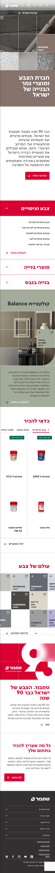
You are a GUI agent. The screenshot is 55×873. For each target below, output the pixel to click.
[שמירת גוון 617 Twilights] (44, 576)
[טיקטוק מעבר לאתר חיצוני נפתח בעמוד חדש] (32, 856)
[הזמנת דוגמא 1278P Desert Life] (51, 612)
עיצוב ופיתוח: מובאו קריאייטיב (38, 866)
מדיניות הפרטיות (43, 842)
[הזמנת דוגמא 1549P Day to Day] (33, 594)
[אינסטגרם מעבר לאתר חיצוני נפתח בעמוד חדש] (19, 856)
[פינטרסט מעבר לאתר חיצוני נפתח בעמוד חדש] (7, 856)
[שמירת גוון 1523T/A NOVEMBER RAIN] (8, 612)
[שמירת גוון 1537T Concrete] (44, 612)
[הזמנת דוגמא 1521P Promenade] (14, 576)
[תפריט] (47, 5)
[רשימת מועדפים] (34, 5)
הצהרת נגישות (44, 850)
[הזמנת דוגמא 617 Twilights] (33, 576)
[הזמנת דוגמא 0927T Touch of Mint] (40, 332)
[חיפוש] (40, 5)
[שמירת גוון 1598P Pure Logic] (8, 576)
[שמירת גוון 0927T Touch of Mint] (51, 332)
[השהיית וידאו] (1, 17)
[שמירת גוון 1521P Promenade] (26, 576)
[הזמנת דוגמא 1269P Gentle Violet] (51, 576)
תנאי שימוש (45, 846)
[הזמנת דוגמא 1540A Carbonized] (14, 594)
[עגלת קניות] (28, 5)
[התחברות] (22, 5)
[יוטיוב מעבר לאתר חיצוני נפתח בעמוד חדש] (25, 856)
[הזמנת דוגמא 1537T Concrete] (33, 612)
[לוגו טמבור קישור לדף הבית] (12, 5)
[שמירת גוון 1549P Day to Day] (44, 594)
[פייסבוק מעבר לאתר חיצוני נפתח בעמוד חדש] (13, 856)
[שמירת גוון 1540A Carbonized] (26, 594)
